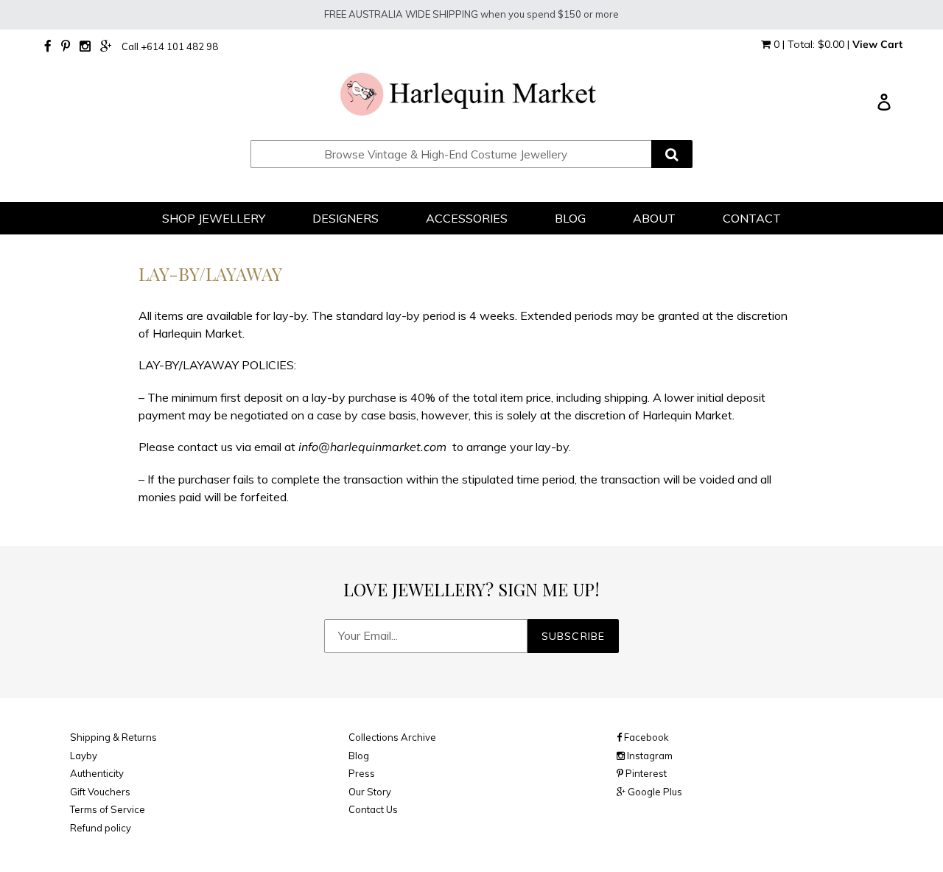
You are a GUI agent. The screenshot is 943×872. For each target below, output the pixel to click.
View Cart (877, 44)
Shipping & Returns (113, 737)
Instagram (649, 755)
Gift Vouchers (100, 792)
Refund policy (100, 828)
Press (361, 773)
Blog (358, 755)
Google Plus (653, 792)
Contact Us (373, 809)
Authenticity (97, 773)
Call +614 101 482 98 (170, 46)
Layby (83, 755)
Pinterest (645, 773)
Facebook (645, 737)
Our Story (369, 792)
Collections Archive (392, 737)
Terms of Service (107, 809)
